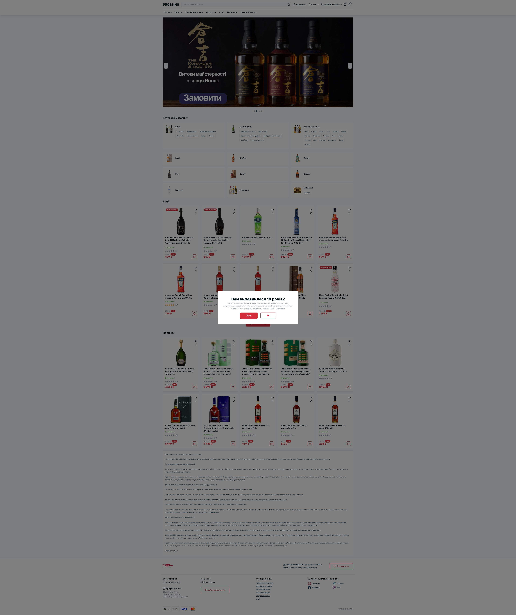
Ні (268, 315)
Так (249, 315)
